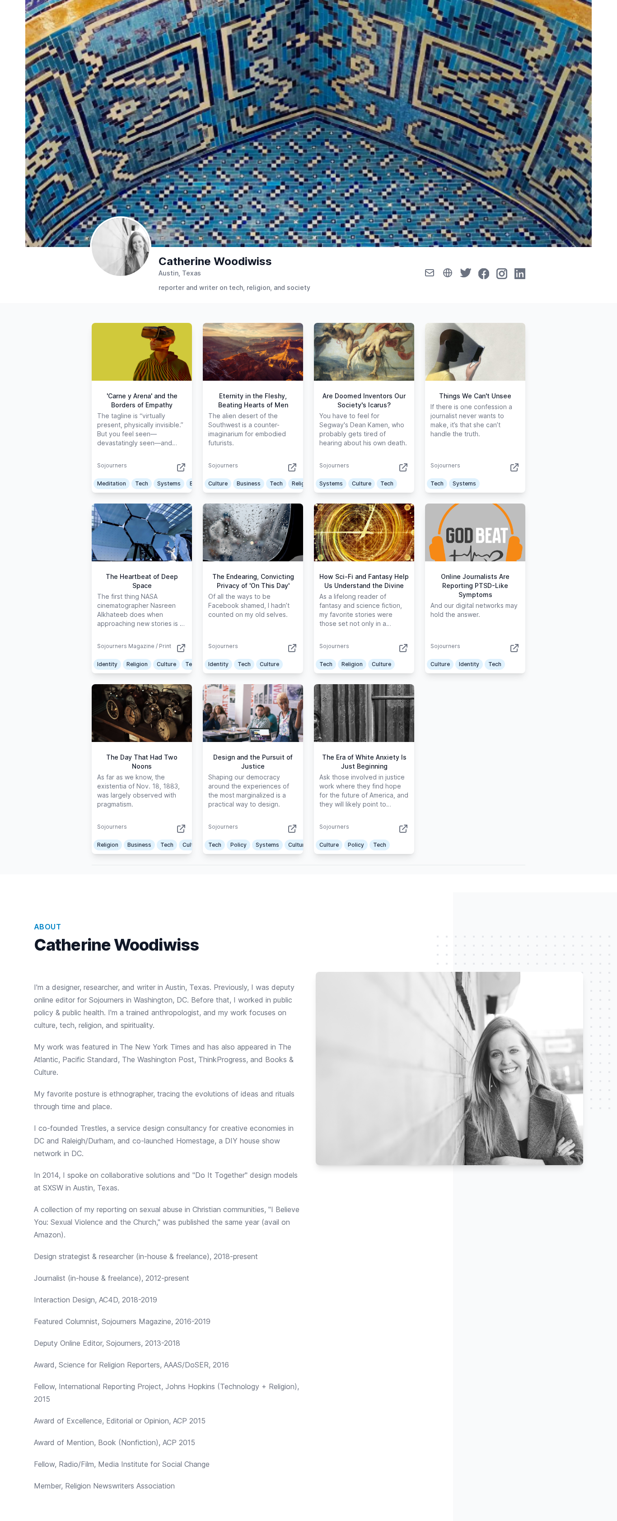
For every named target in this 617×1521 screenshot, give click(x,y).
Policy (238, 844)
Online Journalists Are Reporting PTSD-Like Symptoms (475, 585)
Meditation (111, 483)
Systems (169, 483)
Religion (302, 483)
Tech (141, 483)
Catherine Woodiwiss (215, 261)
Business (249, 483)
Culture (218, 483)
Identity (107, 664)
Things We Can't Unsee (475, 396)
